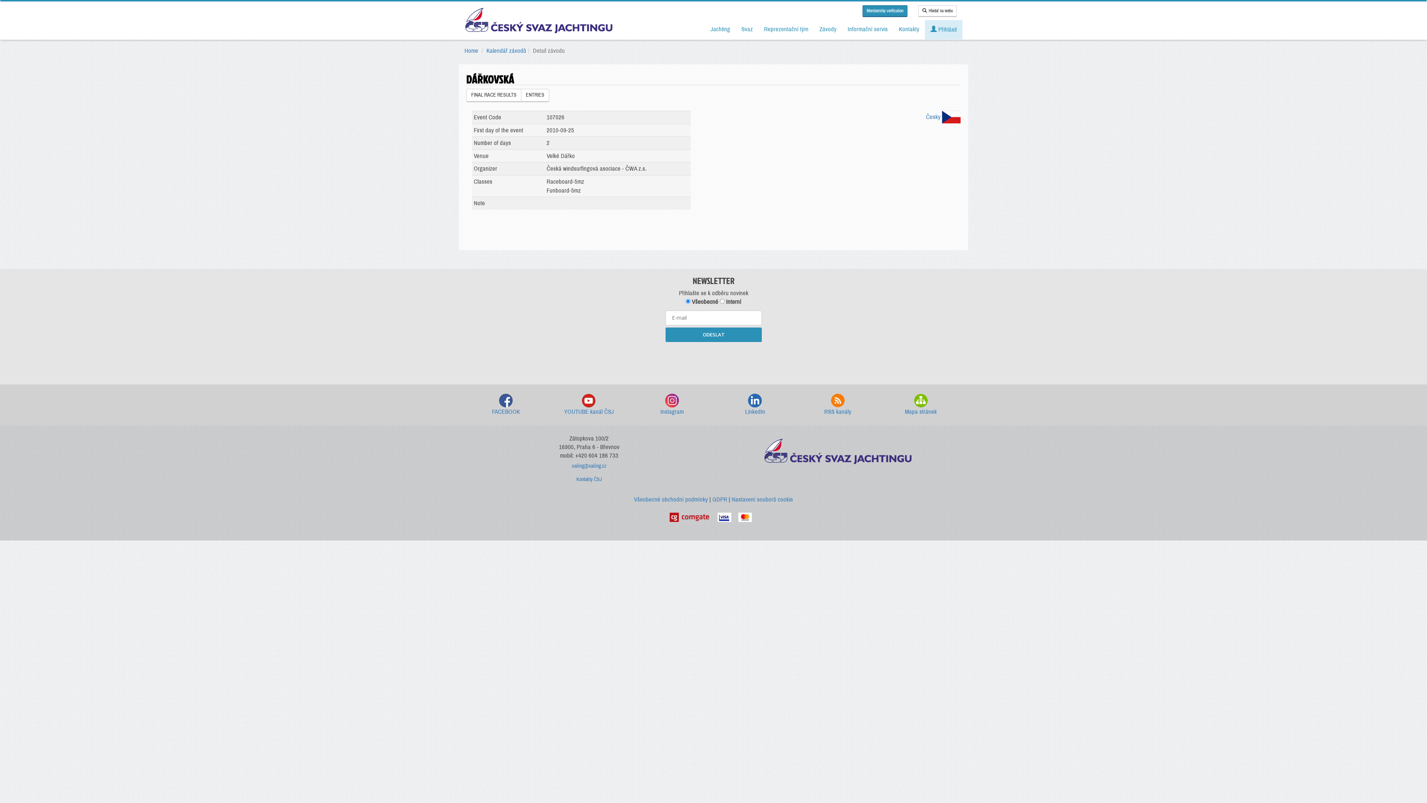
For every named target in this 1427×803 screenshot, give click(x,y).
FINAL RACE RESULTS (494, 95)
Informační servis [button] (868, 29)
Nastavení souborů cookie (762, 499)
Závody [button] (828, 29)
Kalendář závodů (506, 51)
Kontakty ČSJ (589, 479)
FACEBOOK (506, 412)
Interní (733, 302)
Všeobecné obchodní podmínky (671, 499)
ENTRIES (535, 95)
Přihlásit (947, 29)
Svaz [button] (747, 29)
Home (471, 51)
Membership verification (885, 10)
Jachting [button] (720, 29)
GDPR (719, 499)
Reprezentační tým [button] (786, 29)
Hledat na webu (941, 10)
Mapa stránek (921, 412)
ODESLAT (714, 334)
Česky (934, 117)
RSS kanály (837, 412)
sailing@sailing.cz (589, 466)
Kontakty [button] (909, 29)
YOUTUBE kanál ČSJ (589, 412)
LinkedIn (755, 412)
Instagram (672, 412)
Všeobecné (704, 302)
